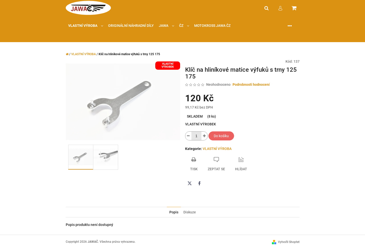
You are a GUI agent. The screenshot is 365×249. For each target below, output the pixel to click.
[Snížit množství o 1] (188, 136)
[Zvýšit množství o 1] (204, 136)
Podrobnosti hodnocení (251, 84)
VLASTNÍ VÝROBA (217, 149)
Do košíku (221, 136)
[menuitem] (86, 26)
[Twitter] (189, 183)
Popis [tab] (173, 212)
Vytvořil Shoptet (289, 242)
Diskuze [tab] (189, 212)
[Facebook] (199, 183)
